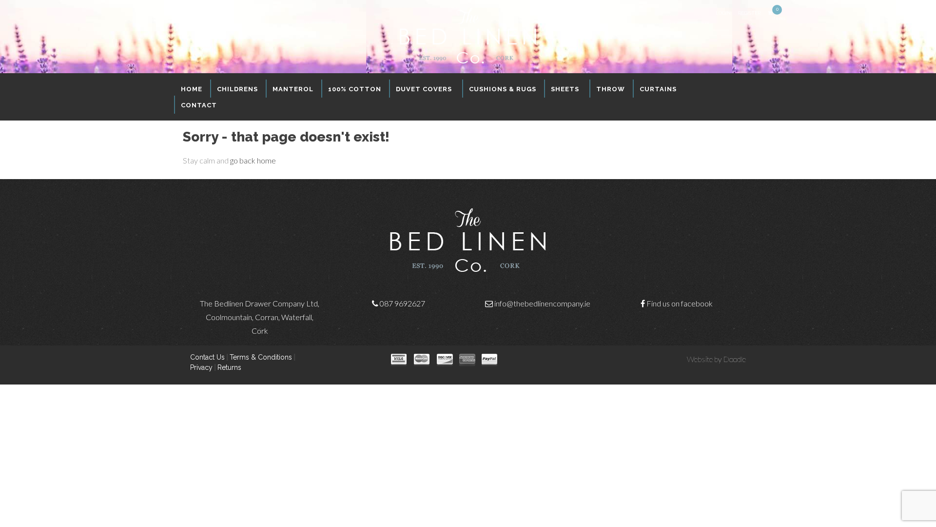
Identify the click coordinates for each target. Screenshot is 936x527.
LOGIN (723, 13)
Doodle (734, 359)
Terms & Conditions (261, 357)
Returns (229, 367)
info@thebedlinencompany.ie (542, 303)
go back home (253, 160)
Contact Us (207, 357)
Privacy (201, 367)
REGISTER (749, 13)
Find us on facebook (679, 303)
